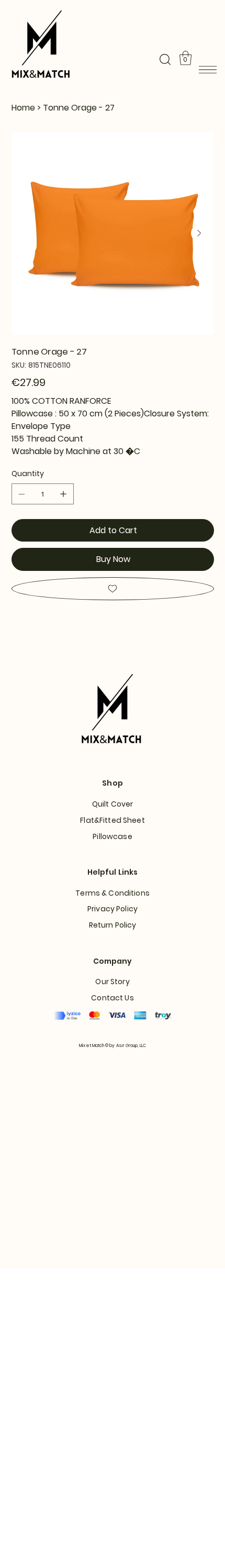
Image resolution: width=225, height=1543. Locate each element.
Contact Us (112, 998)
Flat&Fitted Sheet (112, 820)
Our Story (112, 981)
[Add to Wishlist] (113, 588)
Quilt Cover (112, 804)
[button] (165, 59)
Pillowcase (112, 836)
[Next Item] (199, 233)
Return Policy (113, 925)
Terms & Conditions (112, 893)
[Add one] (63, 493)
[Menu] (207, 70)
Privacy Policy (112, 908)
